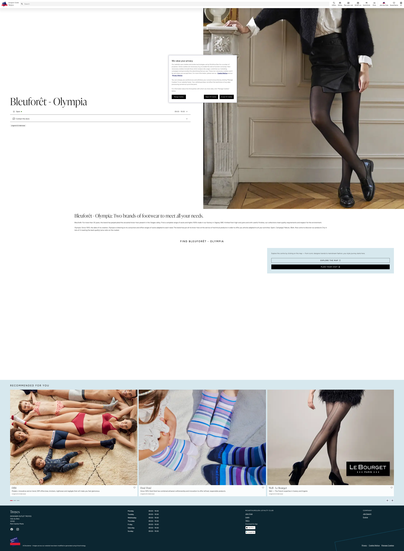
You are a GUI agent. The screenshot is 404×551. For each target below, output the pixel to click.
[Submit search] (22, 4)
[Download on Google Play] (250, 532)
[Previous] (387, 500)
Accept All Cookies (226, 97)
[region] (203, 79)
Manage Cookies (387, 545)
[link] (13, 4)
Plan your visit (329, 267)
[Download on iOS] (250, 527)
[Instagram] (17, 529)
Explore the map (329, 260)
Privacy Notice (177, 75)
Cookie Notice (374, 545)
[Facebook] (11, 529)
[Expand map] (137, 312)
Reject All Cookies (211, 97)
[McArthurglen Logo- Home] (4, 4)
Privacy (364, 545)
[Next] (392, 500)
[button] (134, 487)
